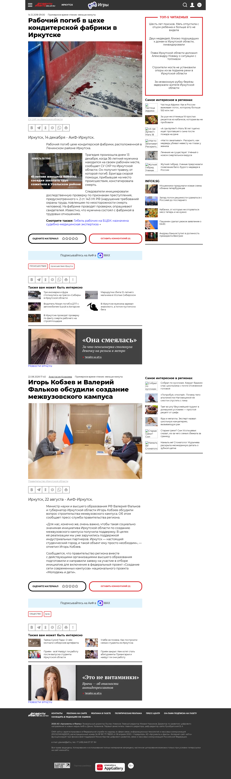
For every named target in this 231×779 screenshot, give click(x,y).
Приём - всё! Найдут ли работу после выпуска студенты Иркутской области (61, 654)
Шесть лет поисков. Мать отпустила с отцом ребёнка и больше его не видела (174, 27)
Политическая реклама (128, 713)
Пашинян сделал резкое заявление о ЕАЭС (180, 222)
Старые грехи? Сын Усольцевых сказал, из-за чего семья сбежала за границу (181, 433)
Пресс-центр (153, 713)
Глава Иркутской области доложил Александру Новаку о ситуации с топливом (174, 56)
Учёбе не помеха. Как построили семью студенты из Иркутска (119, 641)
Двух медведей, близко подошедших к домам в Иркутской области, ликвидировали (174, 41)
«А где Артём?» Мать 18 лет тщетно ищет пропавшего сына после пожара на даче (180, 131)
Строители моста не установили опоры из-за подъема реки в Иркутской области (174, 70)
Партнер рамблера (82, 766)
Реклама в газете (101, 713)
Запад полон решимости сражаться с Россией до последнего (181, 198)
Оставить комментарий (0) (115, 238)
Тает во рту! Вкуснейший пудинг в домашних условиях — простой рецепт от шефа (180, 409)
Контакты (56, 713)
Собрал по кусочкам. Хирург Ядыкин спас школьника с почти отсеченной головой (181, 385)
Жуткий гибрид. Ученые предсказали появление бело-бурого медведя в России (182, 167)
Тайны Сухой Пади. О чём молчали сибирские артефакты (61, 641)
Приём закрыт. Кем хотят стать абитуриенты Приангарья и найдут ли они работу (118, 654)
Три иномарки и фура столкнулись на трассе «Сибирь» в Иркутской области (62, 295)
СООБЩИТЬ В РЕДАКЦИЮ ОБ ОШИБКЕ (71, 717)
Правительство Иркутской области (48, 481)
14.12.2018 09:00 (36, 14)
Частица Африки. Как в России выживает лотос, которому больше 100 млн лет (180, 107)
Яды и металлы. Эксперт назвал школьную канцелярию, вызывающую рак (178, 421)
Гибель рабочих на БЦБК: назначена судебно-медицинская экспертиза (87, 222)
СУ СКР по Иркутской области (45, 119)
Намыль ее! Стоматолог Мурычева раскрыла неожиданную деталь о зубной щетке (180, 445)
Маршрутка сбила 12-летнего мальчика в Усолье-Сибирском (118, 293)
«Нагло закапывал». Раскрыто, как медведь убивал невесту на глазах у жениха (181, 143)
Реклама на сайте (77, 713)
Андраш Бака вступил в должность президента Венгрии (179, 234)
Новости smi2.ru (40, 366)
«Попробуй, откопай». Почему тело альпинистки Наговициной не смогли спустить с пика (181, 397)
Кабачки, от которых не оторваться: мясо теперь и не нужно (180, 210)
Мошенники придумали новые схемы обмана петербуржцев (181, 187)
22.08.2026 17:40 (37, 376)
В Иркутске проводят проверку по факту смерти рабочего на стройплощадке (61, 318)
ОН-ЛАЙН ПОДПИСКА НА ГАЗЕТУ (180, 713)
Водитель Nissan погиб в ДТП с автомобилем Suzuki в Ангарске (62, 305)
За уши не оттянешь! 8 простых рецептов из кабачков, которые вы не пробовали (182, 119)
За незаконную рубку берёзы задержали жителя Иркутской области (174, 85)
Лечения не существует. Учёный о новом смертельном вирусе (179, 154)
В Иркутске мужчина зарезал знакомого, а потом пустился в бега (118, 306)
